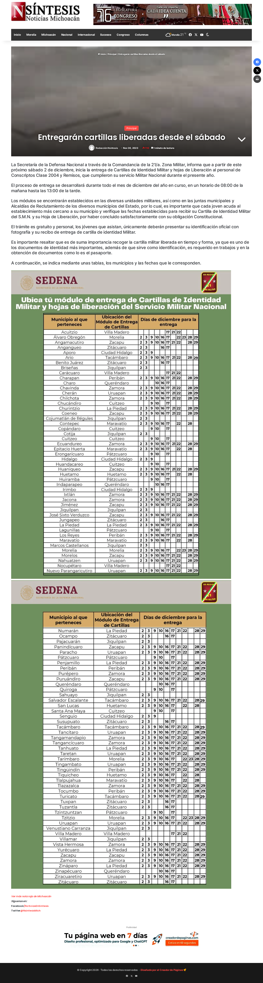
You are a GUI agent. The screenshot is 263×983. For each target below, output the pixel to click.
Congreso (123, 34)
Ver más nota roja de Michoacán (31, 896)
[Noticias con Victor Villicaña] (45, 11)
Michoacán (48, 34)
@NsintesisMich (30, 910)
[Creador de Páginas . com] (131, 938)
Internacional (86, 34)
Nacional (66, 34)
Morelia (31, 34)
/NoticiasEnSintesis (36, 906)
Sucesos (105, 34)
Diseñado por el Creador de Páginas (162, 969)
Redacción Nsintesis (107, 148)
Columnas (141, 34)
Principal (112, 54)
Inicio (17, 34)
